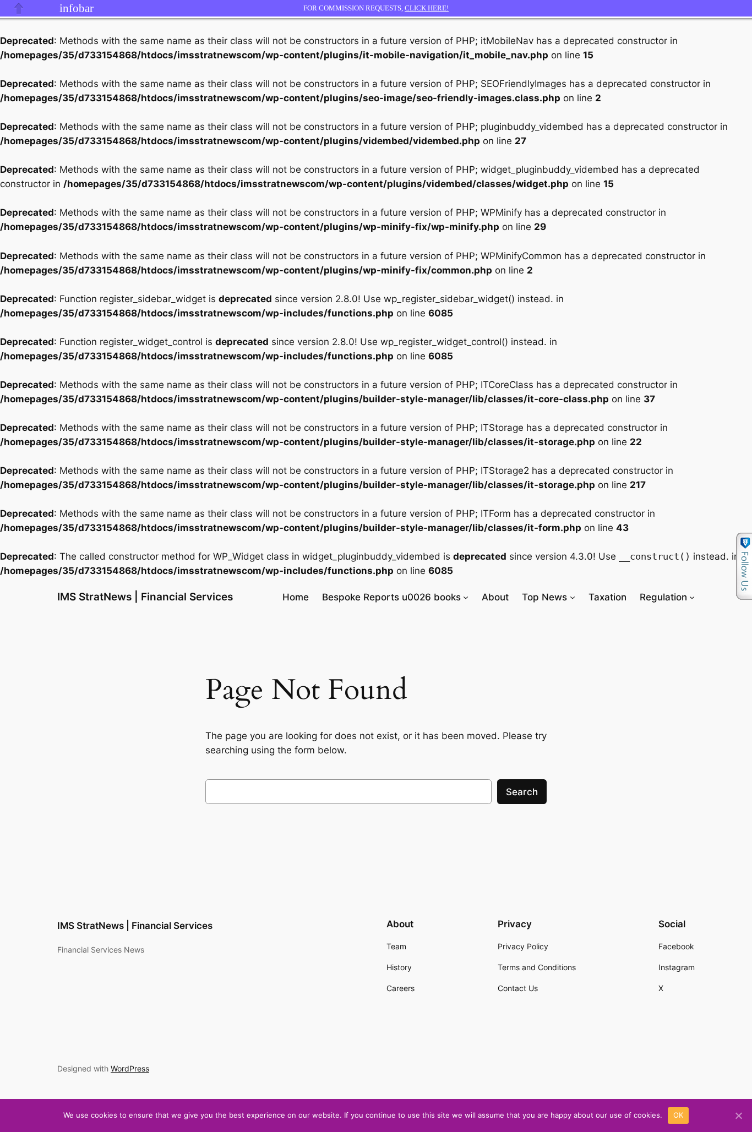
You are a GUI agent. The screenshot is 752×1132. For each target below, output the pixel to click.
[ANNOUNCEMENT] (45, 8)
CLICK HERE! (427, 8)
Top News (544, 597)
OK (678, 1115)
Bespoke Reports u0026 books (391, 597)
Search (522, 791)
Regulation (663, 597)
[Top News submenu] (572, 597)
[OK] (738, 1115)
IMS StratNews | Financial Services (145, 596)
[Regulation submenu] (692, 597)
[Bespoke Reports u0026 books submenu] (465, 597)
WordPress (130, 1068)
